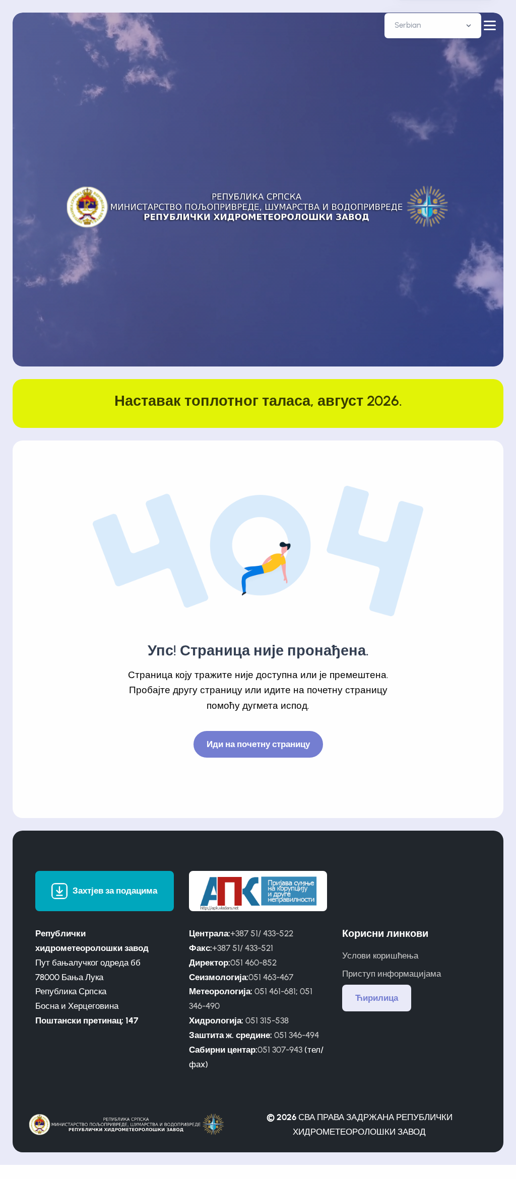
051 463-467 (270, 977)
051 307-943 (279, 1050)
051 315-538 (267, 1020)
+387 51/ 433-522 (261, 933)
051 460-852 (253, 962)
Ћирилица (376, 998)
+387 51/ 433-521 (242, 948)
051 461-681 (275, 991)
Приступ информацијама (391, 974)
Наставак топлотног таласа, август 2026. (258, 400)
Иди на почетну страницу (258, 744)
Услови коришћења (380, 955)
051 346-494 (296, 1035)
